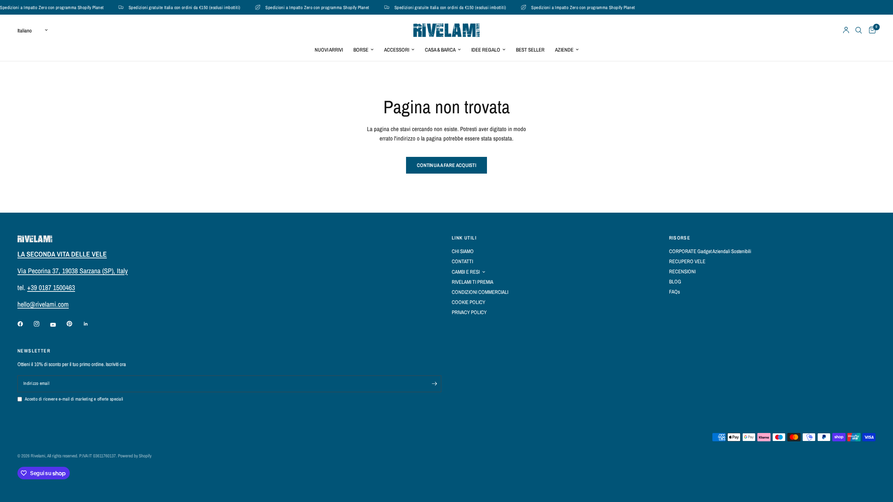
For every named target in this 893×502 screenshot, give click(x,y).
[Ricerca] (858, 30)
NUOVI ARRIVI (329, 49)
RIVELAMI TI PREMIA (472, 282)
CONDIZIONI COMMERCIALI (480, 292)
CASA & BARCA (440, 49)
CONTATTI (462, 261)
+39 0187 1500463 (51, 287)
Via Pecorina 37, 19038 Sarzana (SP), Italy (72, 270)
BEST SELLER (530, 49)
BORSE (360, 49)
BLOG (675, 281)
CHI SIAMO (463, 251)
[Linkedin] (90, 324)
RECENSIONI (682, 271)
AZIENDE (564, 49)
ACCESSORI (396, 49)
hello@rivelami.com (43, 304)
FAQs (674, 291)
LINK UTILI (464, 237)
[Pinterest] (74, 324)
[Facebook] (25, 324)
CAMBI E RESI (466, 271)
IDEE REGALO (485, 49)
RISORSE (680, 237)
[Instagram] (41, 324)
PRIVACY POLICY (469, 312)
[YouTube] (58, 325)
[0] (870, 30)
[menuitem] (328, 50)
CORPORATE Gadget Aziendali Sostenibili (710, 251)
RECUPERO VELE (687, 261)
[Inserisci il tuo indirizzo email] (434, 383)
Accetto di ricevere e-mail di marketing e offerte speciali (74, 399)
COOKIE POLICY (468, 302)
